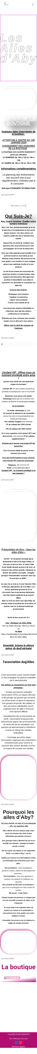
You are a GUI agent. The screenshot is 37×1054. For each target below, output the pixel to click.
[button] (5, 978)
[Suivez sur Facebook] (16, 1042)
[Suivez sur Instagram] (20, 1042)
